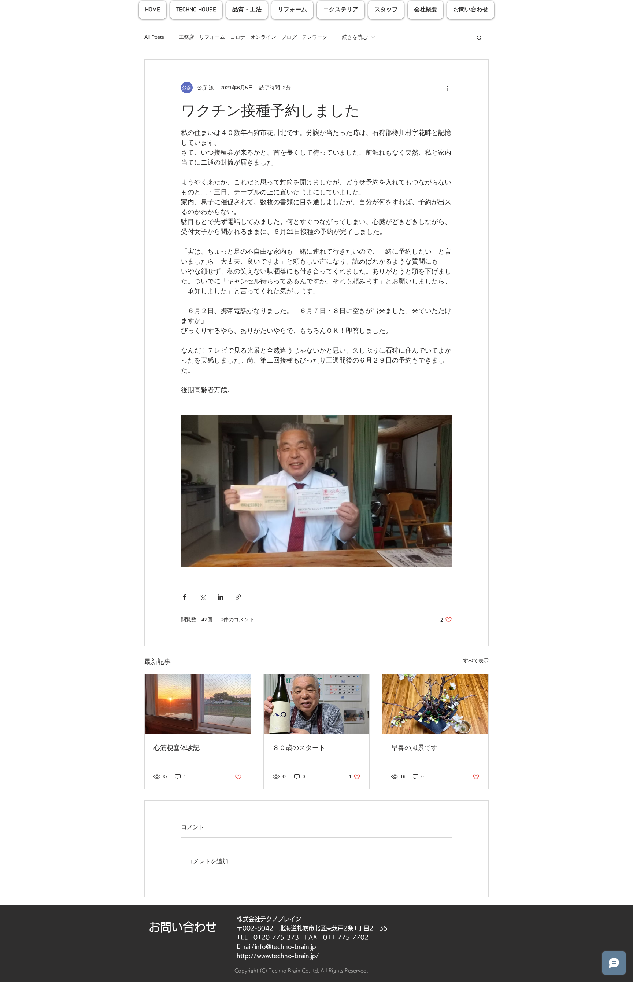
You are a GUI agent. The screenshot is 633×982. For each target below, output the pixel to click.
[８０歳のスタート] (317, 704)
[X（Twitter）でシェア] (202, 596)
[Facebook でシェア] (184, 596)
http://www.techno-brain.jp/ (278, 956)
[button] (479, 37)
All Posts (154, 37)
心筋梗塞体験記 (179, 747)
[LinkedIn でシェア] (220, 596)
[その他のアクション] (447, 87)
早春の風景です (414, 747)
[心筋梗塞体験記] (198, 704)
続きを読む (355, 37)
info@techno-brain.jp (285, 946)
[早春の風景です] (435, 704)
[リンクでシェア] (238, 596)
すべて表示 (476, 660)
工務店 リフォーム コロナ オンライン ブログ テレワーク (253, 37)
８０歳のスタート (299, 747)
